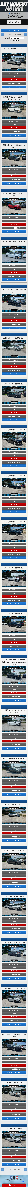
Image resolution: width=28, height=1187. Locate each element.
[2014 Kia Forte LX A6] (14, 1093)
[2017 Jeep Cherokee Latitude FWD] (14, 1047)
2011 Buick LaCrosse (14, 50)
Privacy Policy (20, 1179)
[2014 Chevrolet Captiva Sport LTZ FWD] (14, 110)
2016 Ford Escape (14, 896)
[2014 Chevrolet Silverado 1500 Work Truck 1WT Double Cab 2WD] (14, 675)
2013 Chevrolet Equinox (14, 291)
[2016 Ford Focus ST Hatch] (14, 999)
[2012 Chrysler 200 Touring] (14, 769)
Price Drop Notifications (14, 87)
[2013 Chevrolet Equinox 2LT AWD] (14, 303)
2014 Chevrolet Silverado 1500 (14, 662)
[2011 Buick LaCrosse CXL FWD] (14, 62)
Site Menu (14, 22)
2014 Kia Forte (14, 1082)
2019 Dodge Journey (14, 850)
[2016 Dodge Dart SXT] (14, 815)
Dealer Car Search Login (13, 1180)
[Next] (25, 34)
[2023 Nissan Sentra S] (14, 1139)
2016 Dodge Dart (14, 804)
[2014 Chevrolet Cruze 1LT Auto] (14, 255)
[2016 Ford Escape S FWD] (14, 907)
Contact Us (14, 1179)
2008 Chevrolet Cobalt (14, 146)
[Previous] (2, 34)
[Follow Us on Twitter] (14, 1177)
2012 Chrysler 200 (14, 758)
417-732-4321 (15, 17)
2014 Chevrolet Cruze (14, 194)
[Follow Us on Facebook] (11, 1177)
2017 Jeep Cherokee (14, 1035)
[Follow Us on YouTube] (17, 1177)
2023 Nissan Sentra (14, 1128)
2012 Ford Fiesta (14, 942)
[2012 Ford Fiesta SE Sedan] (14, 953)
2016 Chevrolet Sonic (14, 711)
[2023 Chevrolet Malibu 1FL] (14, 441)
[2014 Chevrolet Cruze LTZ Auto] (14, 206)
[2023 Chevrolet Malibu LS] (14, 579)
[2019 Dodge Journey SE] (14, 861)
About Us (10, 1179)
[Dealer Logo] (14, 6)
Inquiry (14, 76)
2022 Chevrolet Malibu (14, 338)
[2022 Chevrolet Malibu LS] (14, 349)
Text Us (14, 79)
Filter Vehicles (14, 30)
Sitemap (11, 1181)
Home (6, 1179)
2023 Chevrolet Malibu (14, 430)
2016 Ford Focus (14, 988)
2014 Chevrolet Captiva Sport (14, 98)
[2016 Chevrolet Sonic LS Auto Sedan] (14, 723)
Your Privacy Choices (18, 1181)
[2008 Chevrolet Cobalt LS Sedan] (14, 158)
